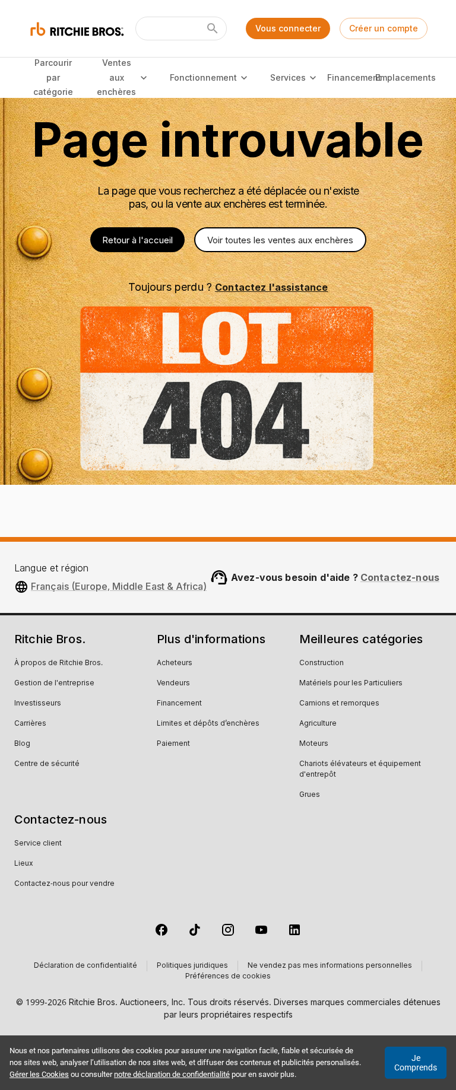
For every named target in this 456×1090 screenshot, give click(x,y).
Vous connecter (288, 28)
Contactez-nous (399, 577)
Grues (309, 795)
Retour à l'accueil (137, 240)
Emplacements (406, 77)
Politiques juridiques (192, 966)
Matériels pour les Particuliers (351, 683)
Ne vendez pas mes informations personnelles (330, 966)
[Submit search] (212, 28)
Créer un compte (383, 28)
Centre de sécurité (47, 764)
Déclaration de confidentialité (85, 966)
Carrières (30, 724)
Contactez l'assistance (271, 287)
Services (288, 77)
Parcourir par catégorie (53, 77)
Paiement (173, 744)
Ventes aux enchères (116, 77)
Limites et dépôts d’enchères (208, 724)
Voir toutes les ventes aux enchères (280, 240)
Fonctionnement (203, 77)
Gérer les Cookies (39, 1074)
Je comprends (415, 1062)
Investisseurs (37, 703)
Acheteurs (174, 663)
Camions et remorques (339, 703)
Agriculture (318, 724)
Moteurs (313, 744)
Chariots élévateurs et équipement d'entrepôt (360, 769)
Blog (22, 744)
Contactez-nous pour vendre (64, 884)
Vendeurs (173, 683)
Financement (354, 77)
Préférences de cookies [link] (228, 976)
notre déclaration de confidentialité (172, 1074)
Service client (38, 843)
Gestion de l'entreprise (54, 683)
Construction (321, 663)
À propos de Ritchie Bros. (58, 663)
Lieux (23, 864)
